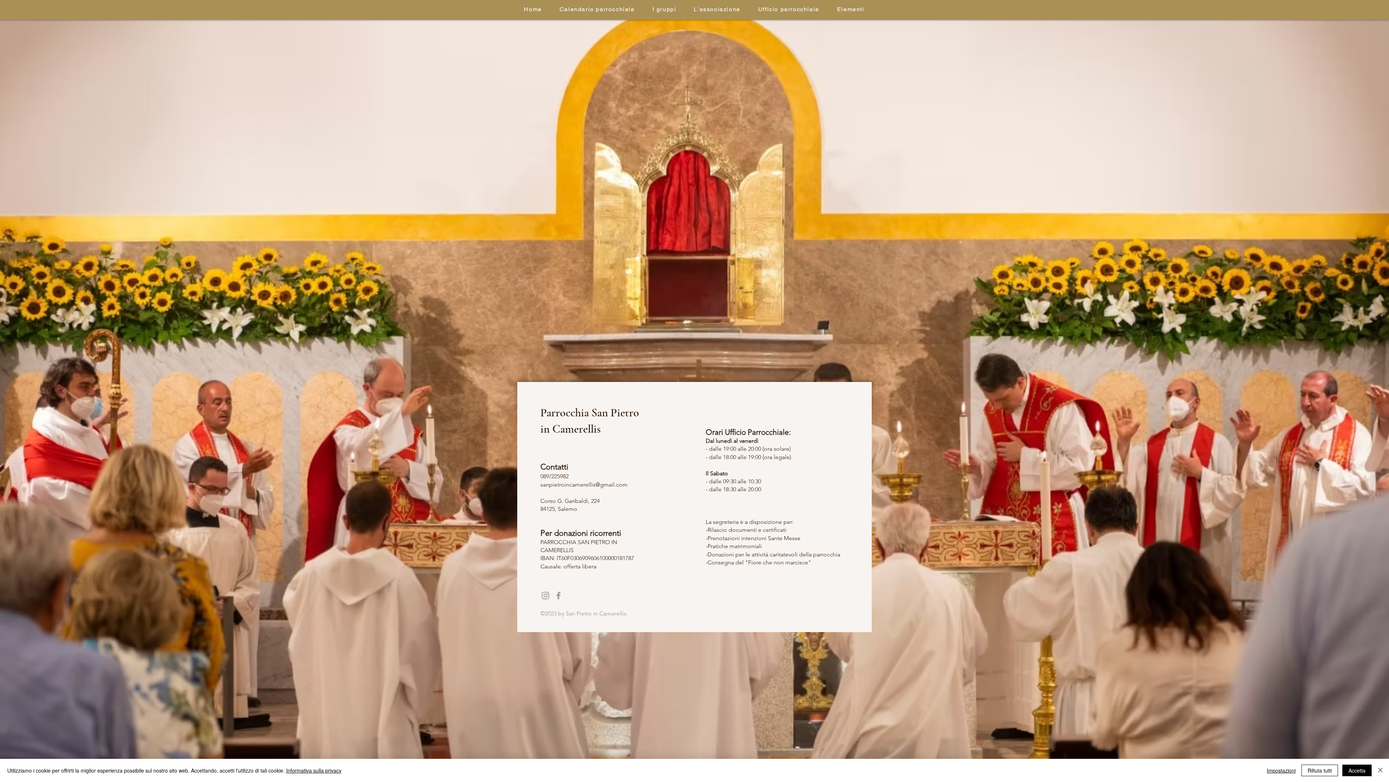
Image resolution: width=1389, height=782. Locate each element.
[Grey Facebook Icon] (558, 595)
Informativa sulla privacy (313, 770)
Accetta (1356, 770)
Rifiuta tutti (1320, 770)
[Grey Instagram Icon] (545, 595)
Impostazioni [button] (1281, 770)
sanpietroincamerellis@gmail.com (584, 484)
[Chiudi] (1380, 770)
